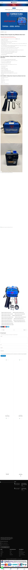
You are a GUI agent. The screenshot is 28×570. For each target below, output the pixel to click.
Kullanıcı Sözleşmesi (21, 553)
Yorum (1, 336)
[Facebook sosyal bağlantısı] (10, 0)
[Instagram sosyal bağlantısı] (12, 0)
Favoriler (11, 553)
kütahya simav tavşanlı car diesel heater (5, 315)
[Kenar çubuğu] (1, 172)
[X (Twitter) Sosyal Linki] (11, 0)
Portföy (1, 554)
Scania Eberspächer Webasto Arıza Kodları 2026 (24, 489)
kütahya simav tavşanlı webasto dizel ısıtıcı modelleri (7, 324)
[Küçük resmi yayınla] (17, 485)
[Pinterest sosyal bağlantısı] (15, 0)
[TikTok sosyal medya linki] (17, 0)
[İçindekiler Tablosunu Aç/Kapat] (5, 32)
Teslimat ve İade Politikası (22, 554)
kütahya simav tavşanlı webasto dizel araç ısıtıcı (19, 321)
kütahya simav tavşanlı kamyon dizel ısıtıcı (17, 315)
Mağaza (1, 553)
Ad (1, 344)
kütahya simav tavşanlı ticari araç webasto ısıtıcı (6, 321)
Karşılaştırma (11, 554)
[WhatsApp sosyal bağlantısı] (16, 0)
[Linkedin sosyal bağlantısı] (6, 326)
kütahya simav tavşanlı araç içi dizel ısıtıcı (6, 312)
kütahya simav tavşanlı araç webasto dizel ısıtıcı (18, 312)
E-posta (2, 347)
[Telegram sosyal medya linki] (8, 326)
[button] (2, 568)
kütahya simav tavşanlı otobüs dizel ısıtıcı (19, 318)
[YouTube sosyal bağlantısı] (14, 0)
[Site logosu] (14, 2)
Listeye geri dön (14, 330)
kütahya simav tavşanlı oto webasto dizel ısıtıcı (6, 318)
